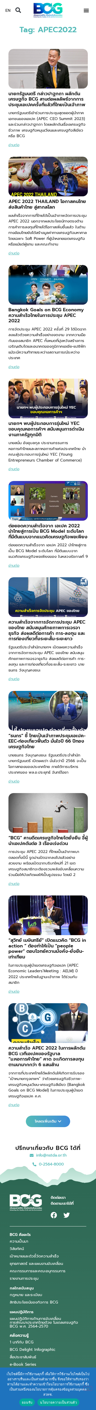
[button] (18, 10)
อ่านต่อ (13, 145)
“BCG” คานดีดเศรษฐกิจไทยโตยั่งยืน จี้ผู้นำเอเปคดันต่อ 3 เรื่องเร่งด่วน (48, 840)
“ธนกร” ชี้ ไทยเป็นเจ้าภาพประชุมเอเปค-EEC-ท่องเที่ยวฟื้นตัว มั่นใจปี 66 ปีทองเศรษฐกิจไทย (47, 741)
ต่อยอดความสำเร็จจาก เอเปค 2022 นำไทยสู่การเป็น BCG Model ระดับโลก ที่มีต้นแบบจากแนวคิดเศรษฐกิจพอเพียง (48, 531)
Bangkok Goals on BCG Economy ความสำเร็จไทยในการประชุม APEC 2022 (46, 315)
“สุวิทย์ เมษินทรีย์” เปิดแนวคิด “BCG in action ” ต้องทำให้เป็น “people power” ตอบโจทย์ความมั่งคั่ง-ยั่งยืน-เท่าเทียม (47, 948)
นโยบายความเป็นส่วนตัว (58, 1402)
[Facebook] (54, 1215)
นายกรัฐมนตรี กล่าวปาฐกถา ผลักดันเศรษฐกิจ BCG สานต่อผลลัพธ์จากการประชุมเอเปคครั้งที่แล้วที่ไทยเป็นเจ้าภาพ (46, 99)
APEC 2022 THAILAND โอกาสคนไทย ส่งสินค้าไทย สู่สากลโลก (47, 204)
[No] (87, 1388)
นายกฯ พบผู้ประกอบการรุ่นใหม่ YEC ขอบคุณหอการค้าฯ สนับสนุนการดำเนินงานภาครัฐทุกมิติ (46, 429)
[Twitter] (66, 1215)
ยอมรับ (27, 1402)
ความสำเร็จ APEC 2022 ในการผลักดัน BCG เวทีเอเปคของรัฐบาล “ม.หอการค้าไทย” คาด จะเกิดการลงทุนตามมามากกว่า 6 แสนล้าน (46, 1056)
